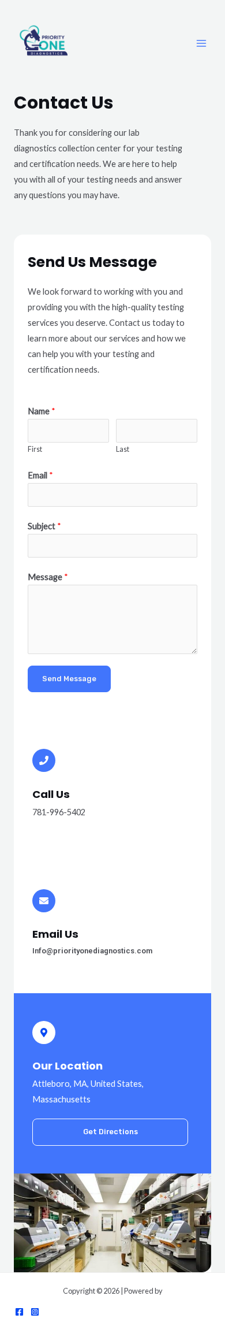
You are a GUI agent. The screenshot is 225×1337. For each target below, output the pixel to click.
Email (40, 475)
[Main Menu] (201, 43)
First (35, 449)
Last (122, 449)
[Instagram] (35, 1312)
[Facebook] (19, 1312)
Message (48, 577)
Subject (44, 526)
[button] (110, 1132)
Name (41, 411)
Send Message (69, 678)
